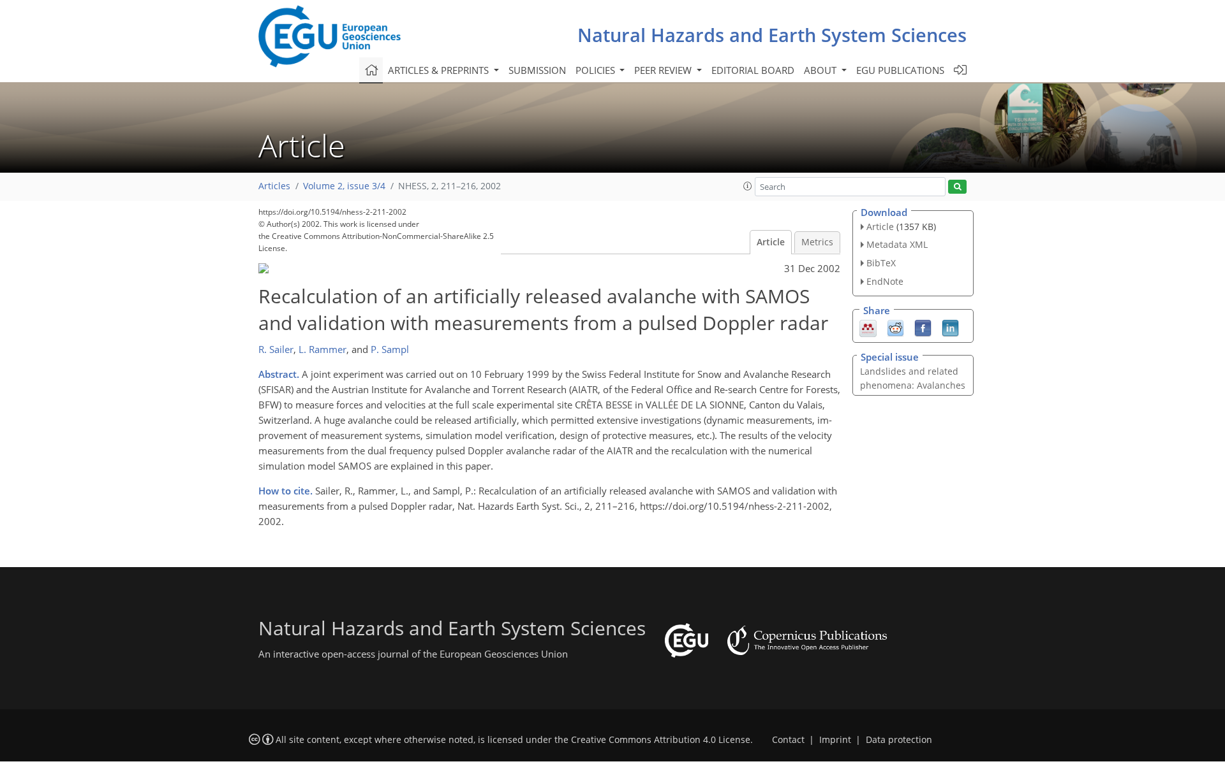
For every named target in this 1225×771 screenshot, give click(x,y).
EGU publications (900, 70)
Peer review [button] (664, 70)
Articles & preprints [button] (439, 70)
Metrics (817, 242)
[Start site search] (957, 187)
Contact (788, 740)
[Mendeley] (868, 327)
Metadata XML (897, 244)
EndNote (884, 281)
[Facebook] (923, 327)
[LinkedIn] (950, 327)
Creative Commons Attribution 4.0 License (660, 740)
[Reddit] (895, 327)
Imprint (835, 740)
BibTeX (881, 263)
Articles (274, 186)
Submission (537, 70)
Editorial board (752, 70)
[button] (747, 186)
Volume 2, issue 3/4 (344, 186)
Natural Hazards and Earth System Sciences (772, 34)
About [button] (821, 70)
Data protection (899, 740)
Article (771, 242)
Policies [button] (596, 70)
